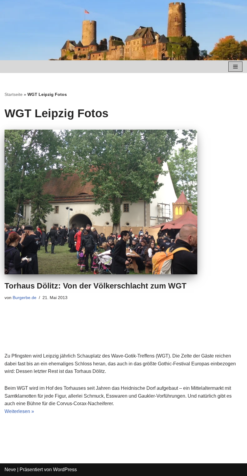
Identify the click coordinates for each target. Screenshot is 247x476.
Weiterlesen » (19, 411)
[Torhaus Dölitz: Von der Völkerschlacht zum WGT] (123, 202)
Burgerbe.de (24, 297)
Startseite (14, 94)
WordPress (65, 469)
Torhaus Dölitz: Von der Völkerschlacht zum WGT (95, 285)
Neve (10, 469)
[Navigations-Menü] (235, 66)
